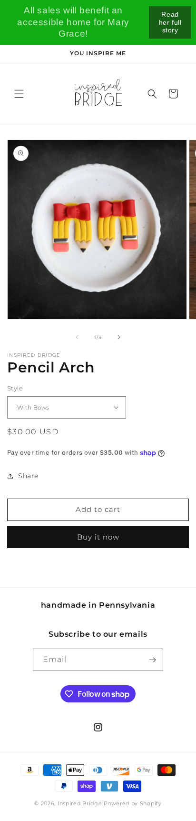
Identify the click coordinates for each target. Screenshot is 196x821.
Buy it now (98, 536)
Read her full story (170, 22)
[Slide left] (77, 337)
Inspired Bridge (80, 803)
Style (15, 388)
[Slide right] (118, 337)
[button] (19, 93)
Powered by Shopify (133, 803)
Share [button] (28, 475)
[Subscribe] (152, 660)
